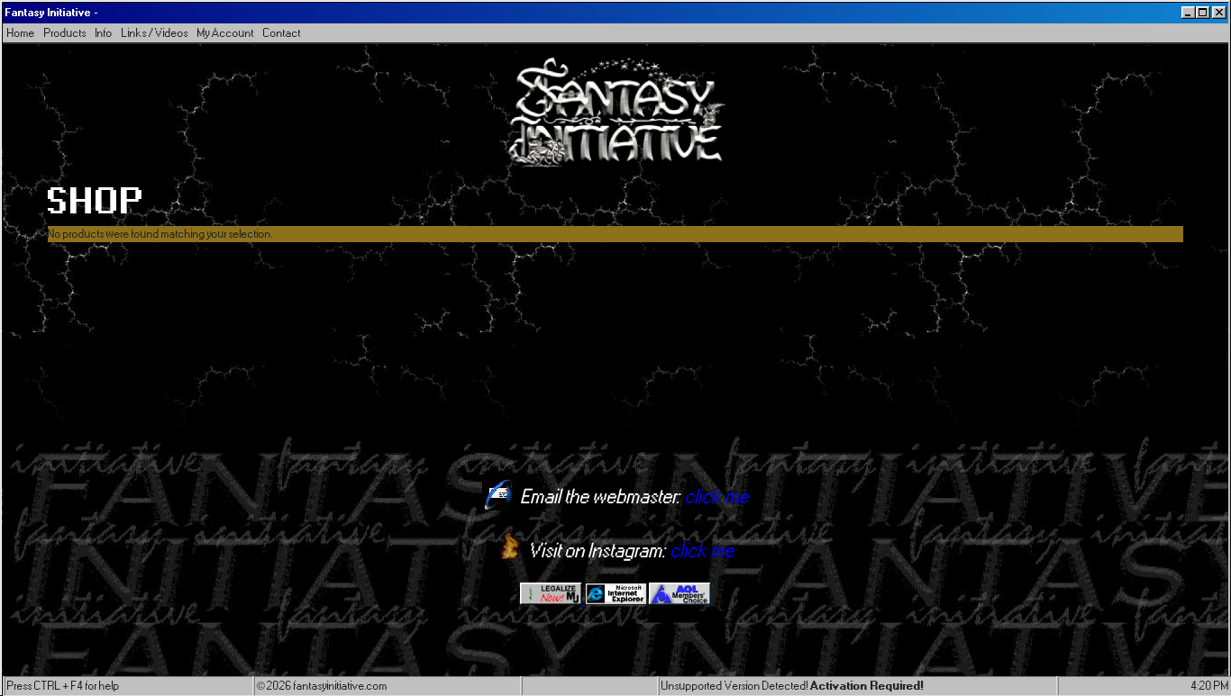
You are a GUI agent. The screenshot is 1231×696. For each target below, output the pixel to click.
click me (717, 497)
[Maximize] (1203, 12)
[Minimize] (1188, 12)
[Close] (1219, 12)
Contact (282, 33)
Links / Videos (155, 33)
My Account (225, 33)
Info (104, 33)
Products (65, 33)
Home (21, 33)
